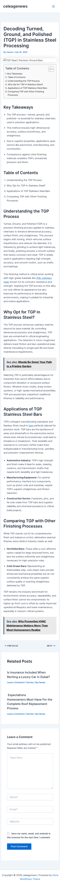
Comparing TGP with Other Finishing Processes (26, 93)
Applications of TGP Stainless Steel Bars (27, 88)
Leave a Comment (16, 682)
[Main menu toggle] (53, 6)
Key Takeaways (14, 73)
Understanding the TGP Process (24, 81)
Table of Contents (17, 77)
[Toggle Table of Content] (49, 69)
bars (31, 425)
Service (30, 682)
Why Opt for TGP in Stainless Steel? (25, 84)
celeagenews (15, 6)
